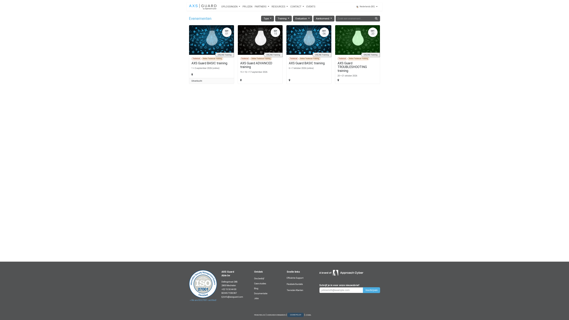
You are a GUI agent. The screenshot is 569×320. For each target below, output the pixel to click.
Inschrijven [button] (371, 290)
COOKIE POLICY (295, 315)
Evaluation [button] (301, 18)
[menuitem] (230, 7)
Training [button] (282, 18)
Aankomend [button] (323, 18)
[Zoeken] (376, 19)
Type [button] (266, 18)
